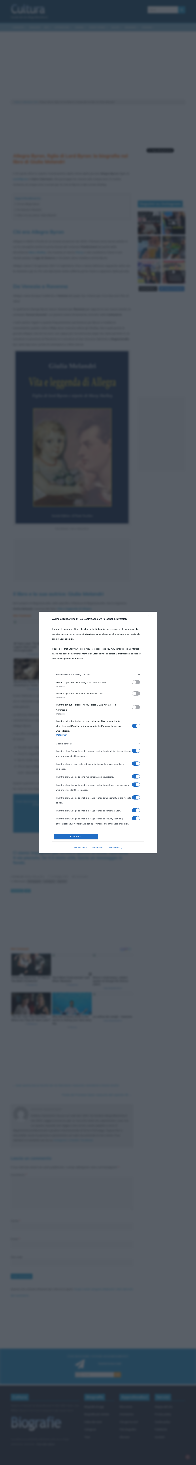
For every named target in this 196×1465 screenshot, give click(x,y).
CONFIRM (76, 836)
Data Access (98, 847)
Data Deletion (80, 847)
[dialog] (98, 732)
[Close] (151, 618)
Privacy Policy (115, 847)
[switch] (136, 682)
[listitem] (98, 674)
